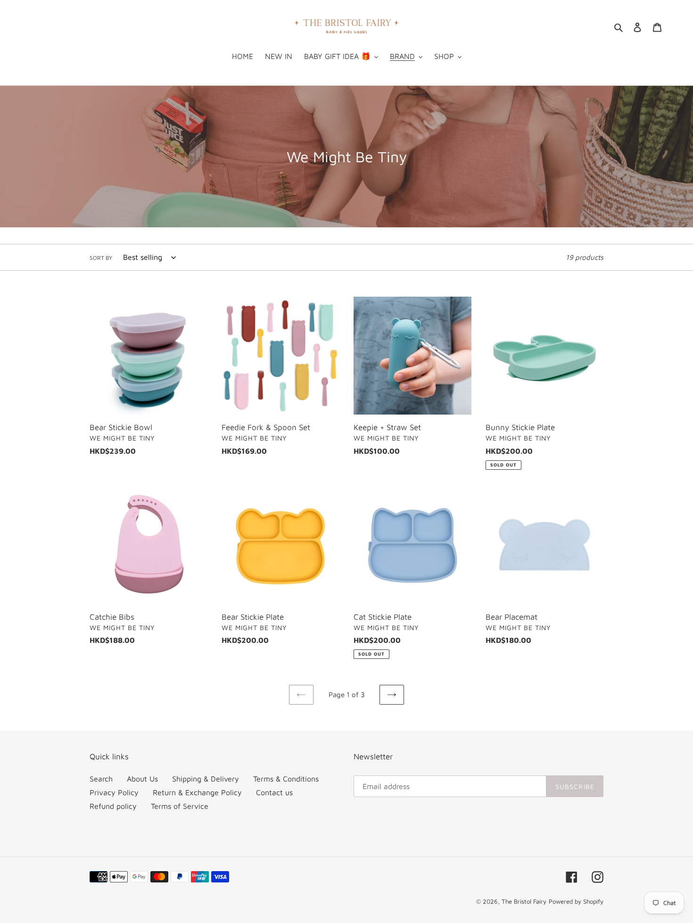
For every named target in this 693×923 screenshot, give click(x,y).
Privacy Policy (114, 792)
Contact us (274, 792)
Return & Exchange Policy (197, 792)
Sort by (101, 257)
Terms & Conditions (286, 778)
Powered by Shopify (576, 901)
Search (101, 778)
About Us (142, 778)
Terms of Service (179, 806)
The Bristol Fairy (524, 901)
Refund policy (113, 806)
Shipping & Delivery (205, 778)
